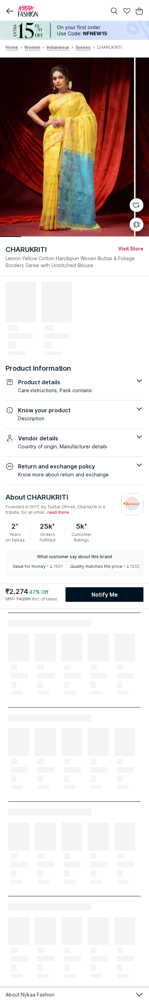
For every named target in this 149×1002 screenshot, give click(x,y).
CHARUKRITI (26, 249)
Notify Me (104, 594)
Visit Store (130, 249)
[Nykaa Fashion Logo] (60, 11)
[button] (10, 11)
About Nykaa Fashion (30, 994)
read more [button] (58, 512)
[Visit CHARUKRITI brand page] (132, 504)
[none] (74, 30)
